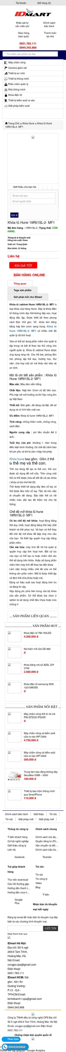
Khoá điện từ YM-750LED (37, 633)
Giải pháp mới (25, 819)
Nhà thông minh (16, 89)
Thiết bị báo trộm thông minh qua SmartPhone (39, 792)
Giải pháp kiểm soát (19, 105)
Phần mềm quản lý (18, 84)
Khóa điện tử (15, 95)
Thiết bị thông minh (18, 78)
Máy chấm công (17, 62)
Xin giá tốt (23, 265)
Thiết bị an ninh (16, 73)
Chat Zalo (13, 1039)
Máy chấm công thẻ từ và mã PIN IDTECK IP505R (39, 715)
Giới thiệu (39, 814)
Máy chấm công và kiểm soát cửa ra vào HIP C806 (39, 734)
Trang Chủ (13, 123)
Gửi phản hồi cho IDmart (28, 297)
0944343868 (16, 1047)
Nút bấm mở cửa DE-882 (37, 648)
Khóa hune (16, 459)
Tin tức (53, 814)
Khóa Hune (28, 123)
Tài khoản (21, 3)
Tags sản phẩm (22, 290)
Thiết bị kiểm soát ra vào (21, 100)
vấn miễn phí (22, 24)
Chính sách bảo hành (16, 814)
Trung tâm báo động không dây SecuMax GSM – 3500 (41, 773)
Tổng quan (20, 283)
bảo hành (49, 24)
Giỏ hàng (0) (44, 3)
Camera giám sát (17, 67)
